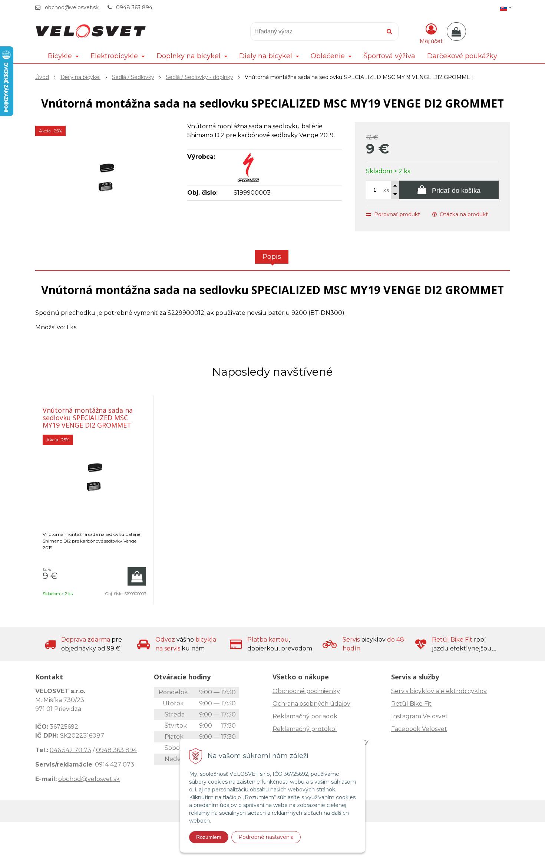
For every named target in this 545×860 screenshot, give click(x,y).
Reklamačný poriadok (304, 716)
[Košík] (456, 31)
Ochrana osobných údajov (311, 703)
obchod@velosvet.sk (72, 7)
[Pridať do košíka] (137, 576)
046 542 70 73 (70, 750)
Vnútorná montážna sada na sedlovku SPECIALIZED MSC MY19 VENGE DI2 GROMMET (88, 417)
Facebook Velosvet (419, 728)
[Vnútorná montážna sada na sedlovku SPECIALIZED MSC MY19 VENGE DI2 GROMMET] (106, 177)
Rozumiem (208, 837)
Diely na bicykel (80, 77)
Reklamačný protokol (304, 728)
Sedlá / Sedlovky (133, 77)
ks (386, 190)
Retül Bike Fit (411, 703)
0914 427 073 (114, 764)
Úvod (42, 77)
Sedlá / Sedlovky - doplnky (199, 77)
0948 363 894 (134, 7)
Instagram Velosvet (419, 716)
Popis (271, 257)
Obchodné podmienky (306, 691)
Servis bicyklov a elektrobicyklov (439, 691)
